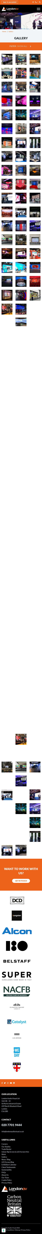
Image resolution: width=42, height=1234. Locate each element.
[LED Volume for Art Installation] (35, 355)
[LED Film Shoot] (7, 424)
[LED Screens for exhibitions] (7, 174)
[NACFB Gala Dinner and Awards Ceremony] (21, 991)
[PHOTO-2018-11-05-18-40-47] (7, 646)
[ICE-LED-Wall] (20, 619)
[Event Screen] (35, 63)
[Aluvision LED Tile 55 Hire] (20, 688)
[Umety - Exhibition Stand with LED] (35, 272)
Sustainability (7, 1170)
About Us (5, 1175)
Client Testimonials (8, 1167)
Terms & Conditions (8, 1230)
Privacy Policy (7, 1183)
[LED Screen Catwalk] (7, 480)
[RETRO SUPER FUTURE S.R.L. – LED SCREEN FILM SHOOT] (21, 976)
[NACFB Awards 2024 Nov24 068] (20, 119)
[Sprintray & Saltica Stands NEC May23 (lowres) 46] (7, 757)
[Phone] (36, 2)
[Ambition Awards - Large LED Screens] (35, 105)
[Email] (33, 2)
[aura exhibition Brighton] (35, 605)
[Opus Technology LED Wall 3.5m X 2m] (35, 285)
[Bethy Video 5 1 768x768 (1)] (35, 397)
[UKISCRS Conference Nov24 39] (35, 119)
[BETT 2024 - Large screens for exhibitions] (20, 216)
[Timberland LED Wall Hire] (20, 577)
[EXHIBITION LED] (35, 77)
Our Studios (6, 1146)
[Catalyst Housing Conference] (21, 1021)
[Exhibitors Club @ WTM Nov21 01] (35, 452)
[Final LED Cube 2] (7, 438)
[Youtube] (11, 1083)
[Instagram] (8, 1083)
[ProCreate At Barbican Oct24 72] (7, 813)
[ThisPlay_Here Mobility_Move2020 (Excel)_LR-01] (20, 410)
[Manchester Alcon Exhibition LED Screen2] (35, 730)
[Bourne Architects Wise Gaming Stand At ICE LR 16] (20, 341)
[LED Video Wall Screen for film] (7, 632)
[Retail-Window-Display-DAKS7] (35, 591)
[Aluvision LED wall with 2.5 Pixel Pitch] (7, 605)
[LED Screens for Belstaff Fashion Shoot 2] (7, 355)
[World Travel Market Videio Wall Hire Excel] (35, 577)
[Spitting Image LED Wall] (20, 480)
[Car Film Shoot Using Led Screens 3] (35, 521)
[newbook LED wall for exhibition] (7, 619)
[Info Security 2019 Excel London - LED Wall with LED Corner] (7, 660)
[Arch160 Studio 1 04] (20, 507)
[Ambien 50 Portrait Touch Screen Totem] (7, 63)
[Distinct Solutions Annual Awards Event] (21, 900)
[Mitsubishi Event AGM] (35, 686)
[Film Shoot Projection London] (35, 619)
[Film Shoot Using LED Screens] (35, 91)
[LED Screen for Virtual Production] (20, 369)
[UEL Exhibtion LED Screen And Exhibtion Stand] (7, 397)
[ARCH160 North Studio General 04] (7, 535)
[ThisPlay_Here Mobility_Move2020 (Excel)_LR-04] (35, 549)
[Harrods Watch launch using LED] (35, 646)
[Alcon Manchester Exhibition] (35, 313)
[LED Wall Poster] (20, 77)
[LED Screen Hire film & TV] (7, 341)
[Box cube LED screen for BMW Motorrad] (20, 244)
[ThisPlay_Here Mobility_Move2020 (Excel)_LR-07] (20, 549)
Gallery (11, 31)
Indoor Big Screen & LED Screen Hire (15, 1152)
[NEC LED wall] (20, 438)
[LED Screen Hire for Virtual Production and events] (35, 327)
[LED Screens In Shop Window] (35, 466)
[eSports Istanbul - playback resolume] (20, 313)
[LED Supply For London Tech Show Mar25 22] (20, 161)
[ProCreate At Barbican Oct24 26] (20, 799)
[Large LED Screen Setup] (7, 105)
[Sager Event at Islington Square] (21, 1006)
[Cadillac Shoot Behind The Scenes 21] (7, 507)
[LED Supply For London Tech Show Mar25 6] (7, 161)
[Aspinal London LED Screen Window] (20, 466)
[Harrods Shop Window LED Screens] (20, 521)
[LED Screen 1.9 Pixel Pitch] (7, 119)
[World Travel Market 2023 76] (35, 258)
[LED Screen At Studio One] (7, 521)
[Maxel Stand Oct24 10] (20, 841)
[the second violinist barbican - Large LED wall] (35, 716)
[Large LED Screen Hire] (35, 660)
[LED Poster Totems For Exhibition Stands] (35, 174)
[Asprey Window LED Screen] (20, 133)
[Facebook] (2, 1083)
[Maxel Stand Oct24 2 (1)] (35, 161)
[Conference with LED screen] (20, 258)
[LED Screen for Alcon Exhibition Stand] (21, 930)
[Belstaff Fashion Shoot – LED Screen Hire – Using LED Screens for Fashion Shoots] (21, 961)
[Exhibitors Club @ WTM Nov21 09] (7, 466)
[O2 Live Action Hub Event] (20, 730)
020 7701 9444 (12, 1125)
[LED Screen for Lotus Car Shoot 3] (7, 369)
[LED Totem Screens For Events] (20, 174)
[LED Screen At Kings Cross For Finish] (7, 327)
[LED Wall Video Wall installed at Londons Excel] (7, 410)
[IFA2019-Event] (7, 716)
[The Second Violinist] (20, 716)
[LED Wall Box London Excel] (7, 674)
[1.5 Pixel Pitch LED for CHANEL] (35, 299)
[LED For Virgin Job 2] (20, 383)
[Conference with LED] (7, 258)
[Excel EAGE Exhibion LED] (35, 674)
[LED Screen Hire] (20, 299)
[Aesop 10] (7, 452)
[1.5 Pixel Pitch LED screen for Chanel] (35, 244)
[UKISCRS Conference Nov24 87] (20, 827)
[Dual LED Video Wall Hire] (20, 563)
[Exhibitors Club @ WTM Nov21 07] (20, 452)
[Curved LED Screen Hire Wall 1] (35, 506)
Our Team (5, 1177)
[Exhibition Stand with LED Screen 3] (35, 369)
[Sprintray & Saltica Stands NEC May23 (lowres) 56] (20, 757)
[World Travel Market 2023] (7, 272)
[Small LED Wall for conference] (20, 660)
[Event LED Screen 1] (20, 63)
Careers (5, 1144)
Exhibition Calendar (9, 1165)
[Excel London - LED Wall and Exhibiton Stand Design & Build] (20, 632)
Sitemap (17, 1230)
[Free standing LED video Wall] (20, 605)
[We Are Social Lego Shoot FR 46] (7, 216)
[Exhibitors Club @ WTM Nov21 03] (20, 424)
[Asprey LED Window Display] (7, 299)
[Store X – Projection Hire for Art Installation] (21, 945)
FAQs (4, 1172)
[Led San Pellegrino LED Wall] (20, 355)
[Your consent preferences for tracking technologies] (4, 1230)
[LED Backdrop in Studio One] (35, 383)
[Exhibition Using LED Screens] (7, 91)
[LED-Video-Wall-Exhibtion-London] (20, 702)
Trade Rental (6, 1149)
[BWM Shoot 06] (35, 494)
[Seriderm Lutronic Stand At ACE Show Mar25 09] (20, 147)
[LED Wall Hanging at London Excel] (35, 702)
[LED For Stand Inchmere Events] (7, 383)
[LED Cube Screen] (20, 188)
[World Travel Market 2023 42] (20, 272)
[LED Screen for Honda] (7, 244)
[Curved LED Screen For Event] (7, 133)
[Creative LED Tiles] (7, 700)
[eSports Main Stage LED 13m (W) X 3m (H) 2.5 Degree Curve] (20, 285)
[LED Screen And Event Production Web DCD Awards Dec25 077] (20, 105)
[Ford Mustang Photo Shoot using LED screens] (35, 216)
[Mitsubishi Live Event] (7, 686)
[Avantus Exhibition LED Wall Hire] (7, 591)
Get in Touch (21, 881)
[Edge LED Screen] (7, 147)
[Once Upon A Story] (7, 494)
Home (4, 31)
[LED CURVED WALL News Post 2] (35, 410)
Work (4, 1154)
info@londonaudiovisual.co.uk (13, 1131)
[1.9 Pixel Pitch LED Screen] (35, 188)
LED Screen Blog (8, 1162)
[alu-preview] (35, 422)
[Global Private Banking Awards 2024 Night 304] (7, 202)
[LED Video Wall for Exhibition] (35, 563)
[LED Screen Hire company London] (35, 202)
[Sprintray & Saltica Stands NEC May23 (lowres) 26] (35, 743)
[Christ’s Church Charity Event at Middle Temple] (21, 1067)
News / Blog (6, 1159)
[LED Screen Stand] (20, 91)
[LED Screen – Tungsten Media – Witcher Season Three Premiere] (21, 915)
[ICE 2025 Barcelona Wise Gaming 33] (7, 188)
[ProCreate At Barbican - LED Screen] (20, 202)
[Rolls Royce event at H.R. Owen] (21, 1036)
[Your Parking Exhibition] (20, 397)
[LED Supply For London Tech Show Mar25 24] (35, 147)
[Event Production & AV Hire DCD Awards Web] (7, 841)
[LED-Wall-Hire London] (7, 563)
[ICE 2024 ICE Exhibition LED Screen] (35, 785)
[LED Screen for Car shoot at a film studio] (20, 230)
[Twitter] (5, 1083)
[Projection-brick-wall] (35, 535)
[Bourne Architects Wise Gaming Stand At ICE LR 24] (35, 341)
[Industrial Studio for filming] (35, 480)
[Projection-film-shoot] (7, 730)
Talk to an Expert (10, 2)
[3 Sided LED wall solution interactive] (7, 574)
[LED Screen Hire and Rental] (20, 535)
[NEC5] (20, 494)
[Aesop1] (35, 438)
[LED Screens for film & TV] (7, 785)
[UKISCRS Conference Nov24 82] (7, 827)
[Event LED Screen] (7, 77)
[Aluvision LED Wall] (20, 591)
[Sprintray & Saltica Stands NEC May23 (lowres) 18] (7, 743)
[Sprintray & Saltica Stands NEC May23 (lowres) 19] (7, 313)
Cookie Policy (7, 1180)
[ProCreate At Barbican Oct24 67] (35, 133)
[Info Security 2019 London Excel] (20, 674)
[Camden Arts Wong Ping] (35, 632)
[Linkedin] (14, 1083)
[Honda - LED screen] (7, 285)
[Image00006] (35, 757)
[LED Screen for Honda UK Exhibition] (35, 230)
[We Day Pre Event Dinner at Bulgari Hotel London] (21, 1051)
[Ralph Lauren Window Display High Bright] (7, 549)
